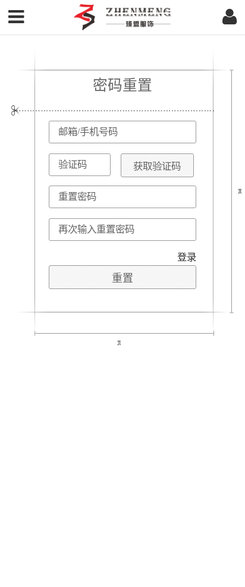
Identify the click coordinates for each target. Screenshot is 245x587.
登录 (186, 257)
